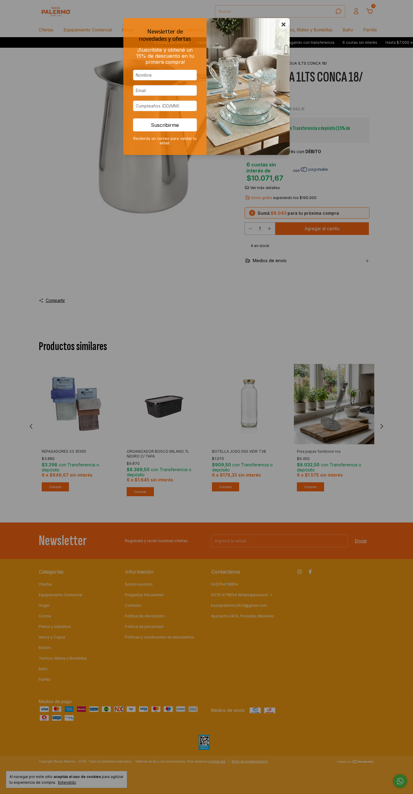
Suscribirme (165, 125)
